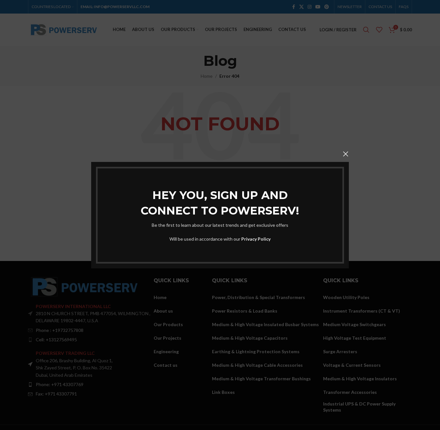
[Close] (346, 154)
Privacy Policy (256, 238)
